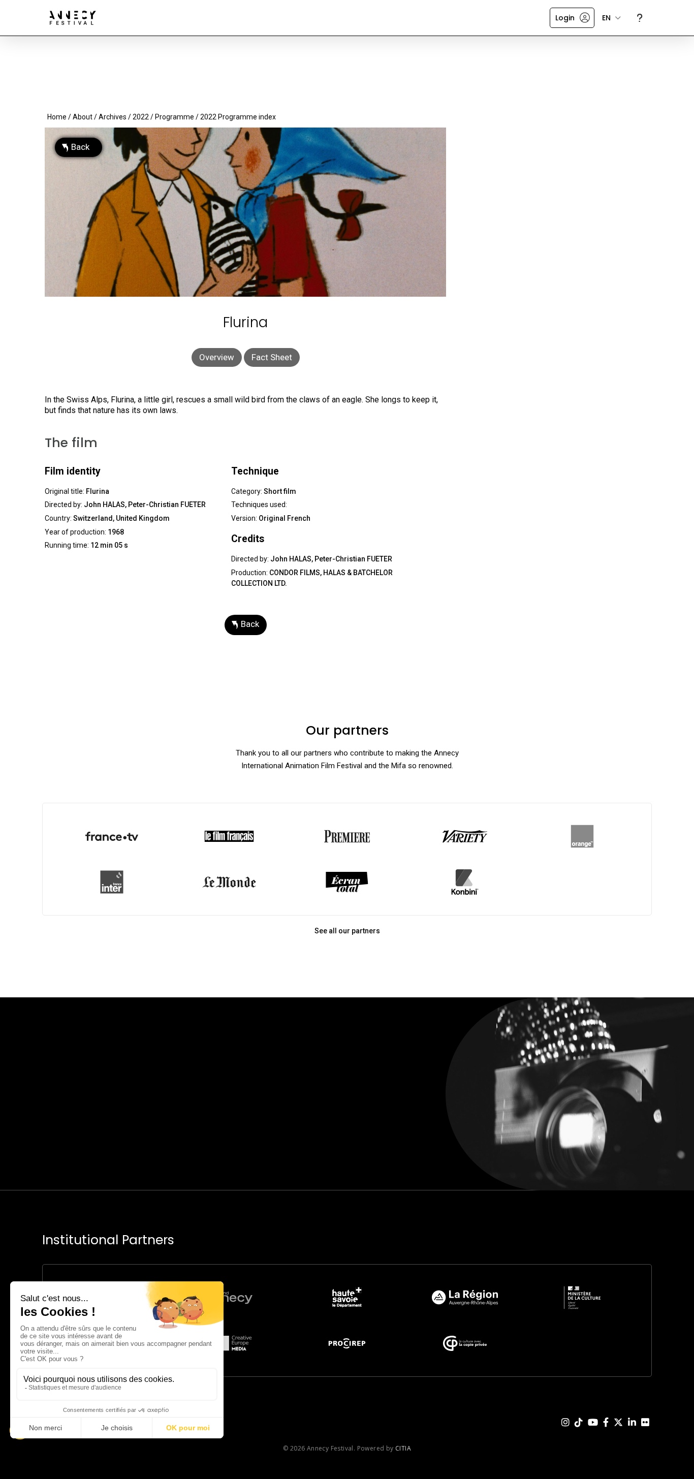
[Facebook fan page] (606, 1430)
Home (57, 117)
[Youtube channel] (593, 1430)
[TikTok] (579, 1430)
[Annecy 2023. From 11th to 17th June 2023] (73, 18)
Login (565, 18)
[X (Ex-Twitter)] (618, 1430)
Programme (174, 117)
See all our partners (347, 931)
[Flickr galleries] (645, 1430)
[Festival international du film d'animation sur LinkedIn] (632, 1430)
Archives (113, 117)
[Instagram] (565, 1430)
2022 (141, 117)
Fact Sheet (271, 357)
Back (80, 147)
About (82, 117)
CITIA (403, 1448)
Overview (216, 357)
